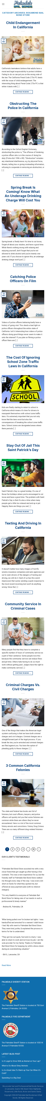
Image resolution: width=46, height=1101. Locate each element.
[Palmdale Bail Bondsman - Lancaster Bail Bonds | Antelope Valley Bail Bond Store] (23, 4)
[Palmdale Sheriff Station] (10, 995)
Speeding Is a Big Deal (11, 1078)
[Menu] (3, 4)
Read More (6, 965)
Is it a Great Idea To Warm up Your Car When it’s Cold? (21, 1071)
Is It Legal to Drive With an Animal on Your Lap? (21, 1061)
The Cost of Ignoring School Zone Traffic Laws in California (23, 361)
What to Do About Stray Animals (15, 1066)
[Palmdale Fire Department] (10, 1030)
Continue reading (23, 92)
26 (33, 849)
